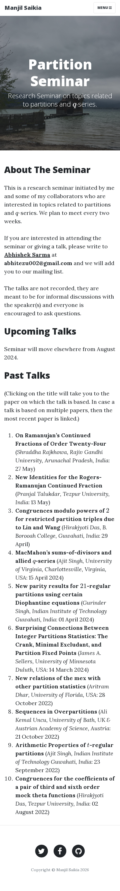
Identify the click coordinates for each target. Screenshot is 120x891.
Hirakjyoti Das (81, 527)
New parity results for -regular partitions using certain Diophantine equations (63, 594)
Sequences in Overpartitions (56, 711)
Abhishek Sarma (27, 254)
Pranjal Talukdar (38, 493)
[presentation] (74, 104)
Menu (103, 7)
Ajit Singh (70, 560)
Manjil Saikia (23, 7)
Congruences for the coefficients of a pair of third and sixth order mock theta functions (65, 787)
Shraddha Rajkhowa (42, 451)
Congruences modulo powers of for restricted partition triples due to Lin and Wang (64, 519)
